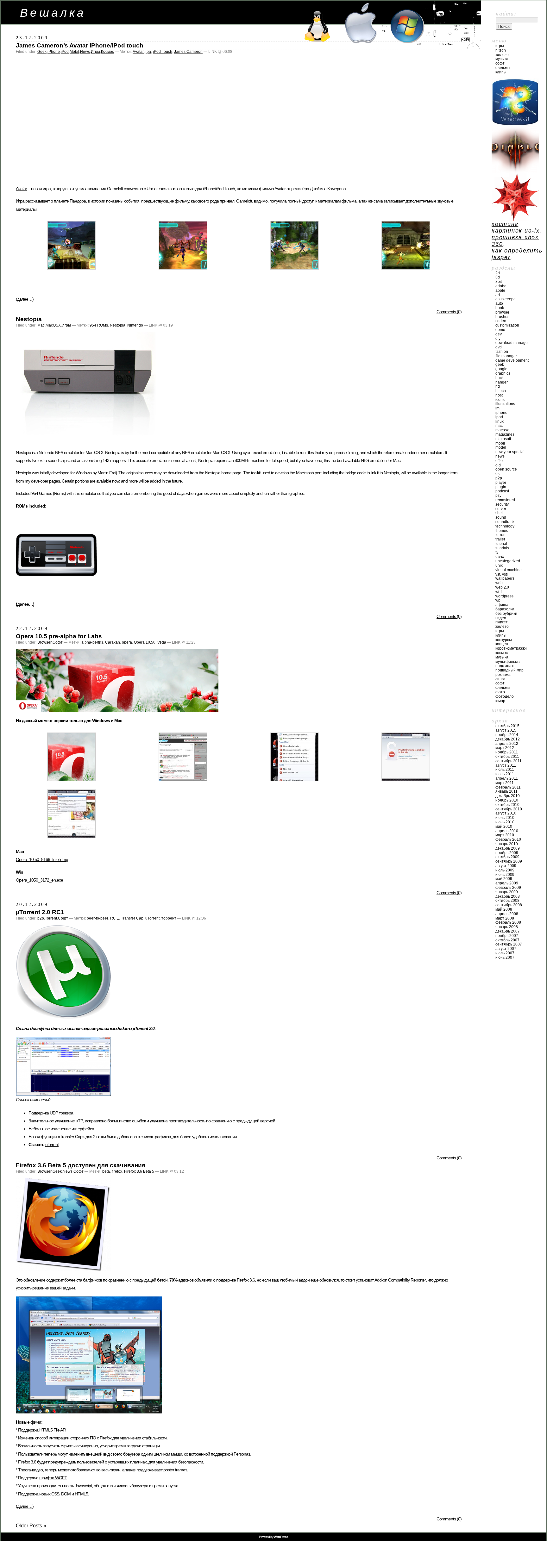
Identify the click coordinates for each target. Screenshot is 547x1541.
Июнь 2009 (504, 874)
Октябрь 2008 (507, 900)
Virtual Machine (508, 570)
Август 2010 (505, 813)
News (85, 51)
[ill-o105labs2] (71, 779)
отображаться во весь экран (95, 1469)
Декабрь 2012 (507, 739)
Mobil (74, 51)
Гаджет (501, 622)
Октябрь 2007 (507, 940)
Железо (502, 55)
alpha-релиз (92, 642)
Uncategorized (507, 561)
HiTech (500, 50)
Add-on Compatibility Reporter (400, 1279)
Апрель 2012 (506, 743)
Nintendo (135, 325)
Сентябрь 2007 (508, 944)
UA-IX (499, 556)
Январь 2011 (506, 791)
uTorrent (152, 918)
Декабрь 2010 (507, 796)
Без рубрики (506, 613)
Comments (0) (449, 311)
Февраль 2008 (508, 922)
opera (127, 642)
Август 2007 (505, 948)
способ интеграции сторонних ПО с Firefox (73, 1437)
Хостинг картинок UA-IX (516, 227)
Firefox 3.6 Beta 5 (139, 1171)
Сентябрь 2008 (508, 905)
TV (496, 552)
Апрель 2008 (506, 914)
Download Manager (512, 342)
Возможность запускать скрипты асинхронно (58, 1445)
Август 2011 (505, 765)
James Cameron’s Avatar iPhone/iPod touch (79, 45)
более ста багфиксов (83, 1279)
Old (498, 465)
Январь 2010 (506, 844)
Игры (95, 51)
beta (106, 1171)
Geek (42, 51)
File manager (506, 356)
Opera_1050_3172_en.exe (39, 880)
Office (500, 461)
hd (497, 386)
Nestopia (29, 319)
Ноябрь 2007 (506, 935)
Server (500, 509)
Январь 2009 (506, 892)
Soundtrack (504, 522)
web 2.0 (502, 587)
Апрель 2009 (506, 883)
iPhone (53, 51)
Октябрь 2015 (507, 726)
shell (499, 513)
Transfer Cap (132, 918)
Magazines (504, 434)
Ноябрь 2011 (506, 752)
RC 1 (114, 918)
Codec (500, 321)
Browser (44, 642)
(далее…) (25, 299)
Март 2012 (504, 748)
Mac (41, 325)
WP (497, 600)
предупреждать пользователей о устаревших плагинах (97, 1461)
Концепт (502, 644)
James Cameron (188, 51)
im (497, 408)
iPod (65, 51)
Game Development (512, 360)
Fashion (501, 351)
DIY (497, 338)
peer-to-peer (97, 918)
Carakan (112, 642)
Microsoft (503, 439)
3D (497, 277)
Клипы (500, 72)
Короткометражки (511, 648)
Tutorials (502, 548)
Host (499, 395)
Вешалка (53, 12)
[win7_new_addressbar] (71, 836)
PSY (498, 495)
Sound (500, 517)
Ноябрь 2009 (506, 853)
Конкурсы (503, 640)
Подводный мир (509, 670)
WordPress (504, 596)
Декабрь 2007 (507, 931)
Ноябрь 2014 (506, 735)
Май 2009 (503, 879)
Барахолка (504, 609)
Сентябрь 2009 (508, 861)
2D (497, 273)
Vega (161, 642)
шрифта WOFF (53, 1477)
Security (502, 504)
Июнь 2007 (504, 957)
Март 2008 (504, 918)
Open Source (506, 469)
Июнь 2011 (504, 774)
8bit (498, 281)
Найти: (506, 13)
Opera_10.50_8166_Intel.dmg (42, 859)
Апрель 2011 (506, 778)
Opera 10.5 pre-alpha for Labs (59, 636)
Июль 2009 (504, 870)
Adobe (500, 286)
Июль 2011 (504, 769)
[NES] (87, 442)
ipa (148, 51)
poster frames (175, 1469)
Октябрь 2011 (507, 756)
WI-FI (498, 592)
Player (500, 482)
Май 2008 (503, 909)
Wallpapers (504, 578)
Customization (507, 325)
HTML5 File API (52, 1429)
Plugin (500, 487)
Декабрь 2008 (507, 896)
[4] (294, 268)
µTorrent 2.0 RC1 (40, 912)
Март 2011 (504, 783)
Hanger (501, 382)
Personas (242, 1454)
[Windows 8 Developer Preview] (515, 124)
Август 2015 (505, 730)
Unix (499, 565)
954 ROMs (99, 325)
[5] (405, 268)
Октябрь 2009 (507, 857)
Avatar (138, 51)
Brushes (502, 317)
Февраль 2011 (508, 787)
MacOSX (53, 325)
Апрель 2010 (506, 831)
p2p (40, 918)
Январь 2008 (506, 927)
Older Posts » (31, 1525)
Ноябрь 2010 (506, 800)
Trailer (500, 539)
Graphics (502, 373)
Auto (499, 303)
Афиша (501, 604)
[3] (183, 268)
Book (499, 308)
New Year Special (510, 452)
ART (497, 295)
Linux (499, 421)
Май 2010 (503, 826)
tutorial (501, 543)
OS (497, 473)
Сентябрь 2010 (508, 809)
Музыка (501, 59)
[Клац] (117, 710)
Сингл (500, 679)
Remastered (505, 500)
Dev (498, 334)
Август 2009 (505, 866)
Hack (499, 378)
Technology (504, 526)
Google (501, 369)
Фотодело (504, 696)
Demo (500, 330)
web (499, 583)
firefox (117, 1171)
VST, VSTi (501, 574)
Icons (500, 399)
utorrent (52, 1144)
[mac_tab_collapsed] (183, 779)
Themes (501, 530)
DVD (498, 347)
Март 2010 (504, 835)
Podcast (502, 491)
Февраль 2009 (508, 887)
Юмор (500, 701)
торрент (168, 918)
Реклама (503, 674)
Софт (58, 642)
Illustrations (505, 404)
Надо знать (505, 666)
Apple (500, 290)
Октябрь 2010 (507, 804)
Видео (500, 618)
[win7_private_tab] (405, 779)
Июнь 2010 (504, 822)
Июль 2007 (504, 953)
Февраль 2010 (508, 839)
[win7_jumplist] (294, 779)
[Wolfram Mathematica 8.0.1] (515, 219)
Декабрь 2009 (507, 848)
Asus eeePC (505, 299)
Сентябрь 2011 (508, 761)
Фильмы (502, 68)
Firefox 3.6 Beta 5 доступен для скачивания (80, 1165)
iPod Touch (162, 51)
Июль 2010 (504, 817)
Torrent (51, 918)
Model (500, 447)
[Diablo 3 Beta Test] (515, 171)
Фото (500, 692)
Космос (107, 51)
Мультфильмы (507, 661)
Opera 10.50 (144, 642)
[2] (71, 268)
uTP (79, 1120)
